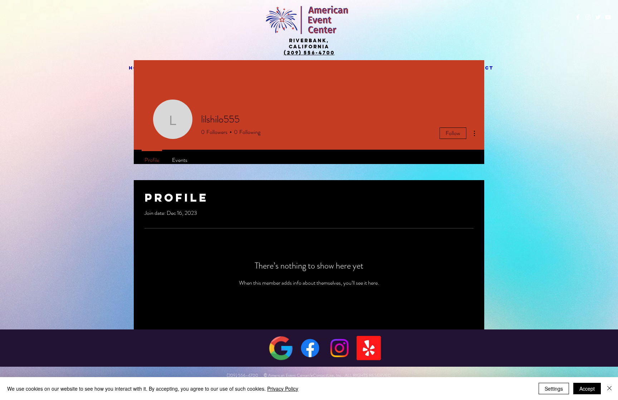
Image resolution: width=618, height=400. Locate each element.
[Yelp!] (369, 348)
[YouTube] (608, 17)
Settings (554, 388)
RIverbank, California (309, 44)
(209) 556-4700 (309, 53)
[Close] (609, 388)
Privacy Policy (282, 388)
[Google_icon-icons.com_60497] (281, 348)
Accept (587, 388)
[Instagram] (588, 17)
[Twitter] (598, 17)
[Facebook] (578, 17)
